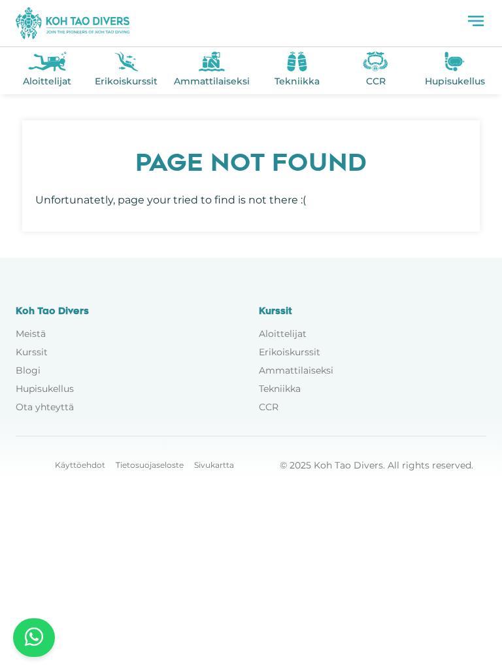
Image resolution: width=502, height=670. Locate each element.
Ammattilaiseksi (296, 370)
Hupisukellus (45, 389)
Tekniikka (280, 389)
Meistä (31, 334)
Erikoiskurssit (289, 352)
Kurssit (32, 352)
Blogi (28, 370)
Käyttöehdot (80, 465)
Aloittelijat (283, 334)
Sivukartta (214, 465)
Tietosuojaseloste (150, 465)
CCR (268, 407)
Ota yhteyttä (45, 407)
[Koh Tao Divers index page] (72, 23)
